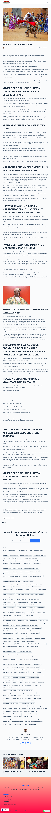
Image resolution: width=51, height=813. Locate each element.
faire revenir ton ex (7, 589)
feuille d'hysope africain (41, 589)
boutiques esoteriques (22, 560)
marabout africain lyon (34, 633)
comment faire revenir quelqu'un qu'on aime (12, 568)
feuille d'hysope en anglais (37, 594)
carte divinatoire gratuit (16, 563)
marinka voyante (7, 641)
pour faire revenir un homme (9, 651)
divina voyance (15, 586)
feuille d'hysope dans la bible (22, 594)
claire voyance (30, 565)
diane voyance (6, 586)
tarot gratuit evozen (20, 674)
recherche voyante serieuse (9, 661)
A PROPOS (9, 779)
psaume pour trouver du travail (24, 651)
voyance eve (28, 698)
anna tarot (5, 555)
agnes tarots (18, 552)
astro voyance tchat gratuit (40, 555)
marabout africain (23, 633)
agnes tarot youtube (7, 552)
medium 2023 (16, 641)
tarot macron (6, 677)
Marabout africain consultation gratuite (30, 47)
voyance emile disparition (17, 698)
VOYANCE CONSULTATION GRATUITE (35, 771)
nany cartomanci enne (8, 643)
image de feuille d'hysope (38, 617)
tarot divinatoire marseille (35, 672)
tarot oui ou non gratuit (20, 680)
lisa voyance (36, 630)
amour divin (43, 552)
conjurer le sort (24, 584)
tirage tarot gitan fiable (8, 687)
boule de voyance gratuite (9, 560)
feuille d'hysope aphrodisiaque (25, 591)
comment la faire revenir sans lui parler (26, 578)
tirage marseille (6, 685)
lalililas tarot (6, 625)
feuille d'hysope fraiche (22, 604)
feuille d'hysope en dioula (8, 599)
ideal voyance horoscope (25, 617)
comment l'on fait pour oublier (9, 578)
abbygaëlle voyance (23, 550)
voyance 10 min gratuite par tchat (25, 690)
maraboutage (29, 638)
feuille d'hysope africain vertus (10, 591)
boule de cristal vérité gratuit (30, 558)
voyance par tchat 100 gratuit (30, 711)
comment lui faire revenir (27, 581)
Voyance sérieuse (7, 716)
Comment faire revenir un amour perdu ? (12, 576)
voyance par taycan (17, 711)
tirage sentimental (26, 685)
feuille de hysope (7, 610)
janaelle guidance (7, 623)
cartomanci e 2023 (28, 563)
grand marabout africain (8, 612)
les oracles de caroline (8, 630)
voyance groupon (7, 711)
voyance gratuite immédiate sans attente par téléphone (15, 706)
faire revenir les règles (37, 586)
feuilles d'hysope (27, 610)
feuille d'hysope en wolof (35, 602)
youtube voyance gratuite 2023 (30, 724)
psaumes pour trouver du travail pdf (26, 656)
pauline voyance (42, 643)
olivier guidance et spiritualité (29, 643)
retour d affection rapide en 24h (10, 664)
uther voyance (34, 687)
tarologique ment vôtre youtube (10, 672)
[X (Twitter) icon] (25, 742)
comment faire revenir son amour (31, 568)
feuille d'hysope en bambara (22, 597)
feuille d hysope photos (19, 589)
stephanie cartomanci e (27, 669)
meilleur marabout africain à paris (29, 641)
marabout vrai (29, 74)
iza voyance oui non (43, 620)
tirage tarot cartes (37, 685)
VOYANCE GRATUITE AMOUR (30, 700)
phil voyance (22, 646)
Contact (25, 779)
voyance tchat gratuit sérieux (28, 719)
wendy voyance (7, 724)
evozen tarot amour (25, 586)
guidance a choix (20, 612)
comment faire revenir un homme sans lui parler (33, 576)
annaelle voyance (14, 555)
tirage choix (15, 682)
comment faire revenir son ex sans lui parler (12, 571)
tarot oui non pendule (8, 680)
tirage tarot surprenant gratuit (22, 687)
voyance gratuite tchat (42, 708)
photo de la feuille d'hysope (9, 648)
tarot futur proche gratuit (8, 674)
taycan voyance (38, 680)
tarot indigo (41, 674)
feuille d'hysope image (34, 604)
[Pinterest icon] (30, 742)
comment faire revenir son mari (10, 573)
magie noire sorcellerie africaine (11, 331)
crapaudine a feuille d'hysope (35, 584)
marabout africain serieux (36, 636)
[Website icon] (23, 742)
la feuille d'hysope (41, 623)
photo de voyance (21, 648)
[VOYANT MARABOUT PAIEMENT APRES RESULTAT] (14, 763)
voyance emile (6, 698)
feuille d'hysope (30, 589)
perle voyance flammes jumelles (10, 646)
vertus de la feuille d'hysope (9, 690)
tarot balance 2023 (23, 672)
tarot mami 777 (23, 677)
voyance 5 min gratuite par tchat (29, 693)
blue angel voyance (17, 558)
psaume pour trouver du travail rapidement (12, 654)
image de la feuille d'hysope (9, 620)
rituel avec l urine (37, 664)
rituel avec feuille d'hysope (25, 664)
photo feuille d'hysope (33, 648)
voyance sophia (17, 716)
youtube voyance (17, 724)
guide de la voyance (40, 612)
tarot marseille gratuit (34, 677)
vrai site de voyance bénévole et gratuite (34, 721)
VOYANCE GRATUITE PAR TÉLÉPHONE (11, 708)
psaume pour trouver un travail (10, 656)
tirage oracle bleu (16, 685)
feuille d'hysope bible (39, 591)
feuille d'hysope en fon (22, 599)
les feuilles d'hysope (24, 628)
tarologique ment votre (40, 669)
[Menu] (47, 2)
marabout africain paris (23, 636)
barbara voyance (7, 558)
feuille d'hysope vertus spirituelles (36, 607)
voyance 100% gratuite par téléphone (11, 693)
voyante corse (6, 721)
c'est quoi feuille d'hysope (34, 560)
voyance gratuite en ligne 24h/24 (10, 703)
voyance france (37, 698)
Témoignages (19, 779)
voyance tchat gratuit (27, 716)
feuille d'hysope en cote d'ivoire (38, 597)
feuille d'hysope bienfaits (8, 594)
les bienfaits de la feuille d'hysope (29, 625)
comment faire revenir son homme (31, 571)
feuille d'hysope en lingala (34, 599)
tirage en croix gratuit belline (38, 682)
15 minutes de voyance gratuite (10, 550)
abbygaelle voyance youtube (36, 550)
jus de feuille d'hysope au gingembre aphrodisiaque (24, 623)
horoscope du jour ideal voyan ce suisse (12, 615)
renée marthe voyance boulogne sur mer (26, 661)
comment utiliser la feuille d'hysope (10, 584)
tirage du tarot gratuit (25, 682)
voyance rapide (41, 713)
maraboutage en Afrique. (26, 269)
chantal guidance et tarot (8, 565)
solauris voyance (16, 669)
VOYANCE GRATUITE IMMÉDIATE (27, 703)
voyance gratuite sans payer (28, 708)
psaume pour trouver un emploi (30, 654)
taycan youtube (7, 682)
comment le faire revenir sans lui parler (11, 581)
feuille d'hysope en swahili (22, 602)
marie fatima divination (40, 638)
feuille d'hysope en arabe (8, 597)
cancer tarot (6, 563)
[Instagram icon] (28, 742)
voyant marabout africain (42, 719)
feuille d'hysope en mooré (9, 602)
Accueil (4, 779)
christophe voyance (20, 565)
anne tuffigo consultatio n (26, 555)
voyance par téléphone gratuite (29, 713)
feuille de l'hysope (17, 610)
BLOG (14, 779)
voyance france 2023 (8, 700)
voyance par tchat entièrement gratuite (11, 713)
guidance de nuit (30, 612)
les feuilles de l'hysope (36, 628)
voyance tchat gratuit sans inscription (11, 719)
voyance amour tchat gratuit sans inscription (12, 695)
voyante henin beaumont (17, 721)
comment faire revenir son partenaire (27, 573)
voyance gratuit (18, 700)
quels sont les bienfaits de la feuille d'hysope (28, 659)
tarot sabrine (30, 680)
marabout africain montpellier (9, 636)
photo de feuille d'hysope (32, 646)
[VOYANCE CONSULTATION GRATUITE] (37, 763)
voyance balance (28, 695)
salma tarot (6, 667)
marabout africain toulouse (9, 638)
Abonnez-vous (35, 540)
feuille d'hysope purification (9, 607)
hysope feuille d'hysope (28, 615)
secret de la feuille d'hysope (32, 667)
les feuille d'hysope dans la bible (10, 628)
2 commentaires (43, 47)
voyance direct (37, 695)
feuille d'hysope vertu (22, 607)
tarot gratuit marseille (32, 674)
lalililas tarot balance (15, 625)
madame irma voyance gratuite (10, 633)
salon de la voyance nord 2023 (17, 667)
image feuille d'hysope (23, 620)
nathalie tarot (18, 643)
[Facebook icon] (20, 742)
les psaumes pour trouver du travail (23, 630)
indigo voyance (33, 620)
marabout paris (20, 638)
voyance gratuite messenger (35, 706)
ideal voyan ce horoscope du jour (10, 617)
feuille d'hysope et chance (9, 604)
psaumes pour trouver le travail (10, 659)
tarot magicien (14, 677)
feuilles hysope (36, 610)
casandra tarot (37, 563)
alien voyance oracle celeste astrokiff (31, 552)
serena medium (6, 669)
